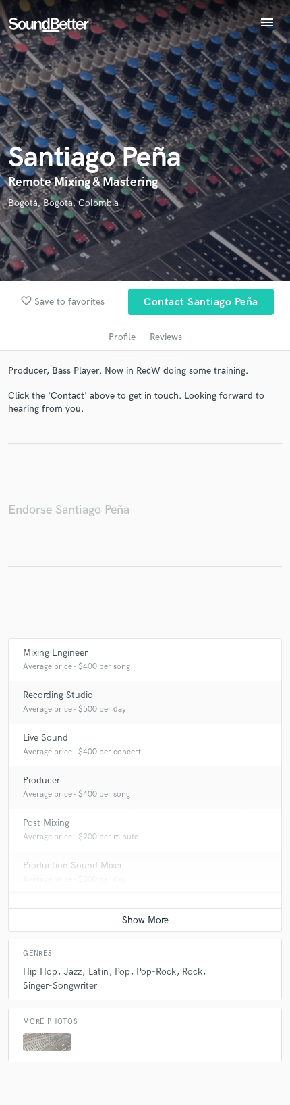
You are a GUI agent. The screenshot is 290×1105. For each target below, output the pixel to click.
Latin (98, 971)
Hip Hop (40, 971)
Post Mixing (46, 823)
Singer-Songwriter (60, 985)
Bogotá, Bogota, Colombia (63, 203)
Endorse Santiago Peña (68, 510)
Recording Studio (58, 695)
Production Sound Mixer (73, 865)
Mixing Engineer (55, 652)
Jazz (72, 971)
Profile (122, 337)
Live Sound (45, 737)
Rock (192, 971)
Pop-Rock (156, 971)
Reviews (166, 337)
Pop (122, 971)
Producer (41, 780)
